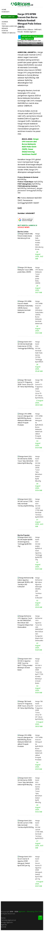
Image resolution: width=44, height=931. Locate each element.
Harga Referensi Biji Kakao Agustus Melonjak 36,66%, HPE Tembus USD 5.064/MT (38, 588)
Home (4, 9)
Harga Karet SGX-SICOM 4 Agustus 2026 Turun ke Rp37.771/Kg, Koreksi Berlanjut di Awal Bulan (39, 671)
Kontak (5, 31)
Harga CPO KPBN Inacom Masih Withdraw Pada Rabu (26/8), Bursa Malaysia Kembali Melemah (39, 312)
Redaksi (5, 28)
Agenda (5, 22)
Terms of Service (8, 33)
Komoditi (5, 12)
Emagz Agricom (7, 922)
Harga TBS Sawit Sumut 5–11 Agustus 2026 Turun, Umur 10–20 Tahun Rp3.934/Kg (39, 389)
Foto (4, 24)
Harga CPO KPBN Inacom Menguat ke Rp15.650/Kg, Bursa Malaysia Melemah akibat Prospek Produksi (39, 426)
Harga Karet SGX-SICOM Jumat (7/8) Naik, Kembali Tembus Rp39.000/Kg (39, 508)
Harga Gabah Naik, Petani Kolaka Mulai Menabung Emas (39, 241)
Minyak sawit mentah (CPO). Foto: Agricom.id (32, 37)
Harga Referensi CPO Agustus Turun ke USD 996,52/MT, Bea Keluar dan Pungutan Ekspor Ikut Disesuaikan (39, 628)
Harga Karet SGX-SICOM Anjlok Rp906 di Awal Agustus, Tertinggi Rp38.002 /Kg (38, 548)
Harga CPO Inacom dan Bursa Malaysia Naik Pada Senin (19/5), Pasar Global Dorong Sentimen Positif (30, 147)
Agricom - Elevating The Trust (31, 911)
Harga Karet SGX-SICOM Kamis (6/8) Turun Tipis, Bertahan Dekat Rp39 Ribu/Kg (38, 468)
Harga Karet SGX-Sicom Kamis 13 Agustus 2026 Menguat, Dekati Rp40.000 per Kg (38, 868)
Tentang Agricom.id (8, 920)
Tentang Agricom (9, 26)
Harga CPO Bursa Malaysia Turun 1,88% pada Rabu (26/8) (39, 275)
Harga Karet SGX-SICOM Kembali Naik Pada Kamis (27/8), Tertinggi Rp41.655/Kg (39, 352)
